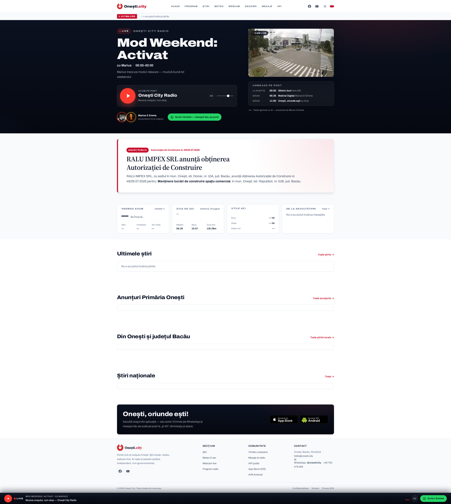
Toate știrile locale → (322, 337)
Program (191, 6)
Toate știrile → (326, 254)
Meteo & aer (209, 457)
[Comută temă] (325, 6)
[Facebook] (309, 6)
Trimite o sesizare (258, 452)
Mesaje (267, 6)
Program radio (210, 469)
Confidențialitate (300, 488)
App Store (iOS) (257, 469)
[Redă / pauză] (127, 96)
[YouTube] (317, 6)
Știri (206, 6)
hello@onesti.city (303, 456)
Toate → (326, 209)
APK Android (255, 474)
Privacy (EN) (328, 488)
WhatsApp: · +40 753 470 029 (313, 464)
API (279, 6)
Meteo (219, 6)
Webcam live (210, 463)
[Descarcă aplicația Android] (314, 419)
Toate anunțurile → (323, 298)
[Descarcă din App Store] (284, 419)
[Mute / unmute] (211, 95)
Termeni (315, 488)
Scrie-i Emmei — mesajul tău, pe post (197, 117)
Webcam (234, 6)
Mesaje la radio (256, 457)
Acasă (175, 6)
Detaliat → (160, 209)
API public (254, 463)
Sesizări (251, 6)
